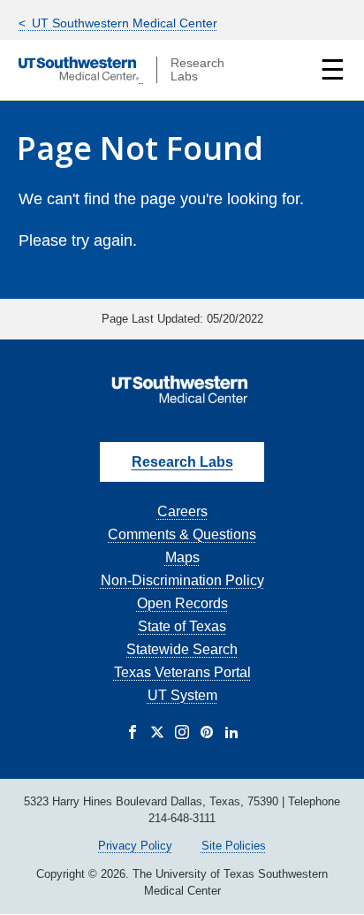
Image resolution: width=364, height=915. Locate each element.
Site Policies (233, 845)
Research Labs (182, 461)
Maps (182, 557)
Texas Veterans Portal (182, 672)
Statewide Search (182, 649)
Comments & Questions (182, 534)
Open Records (182, 603)
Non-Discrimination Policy (182, 580)
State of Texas (182, 626)
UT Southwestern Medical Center (122, 23)
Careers (182, 511)
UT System (182, 695)
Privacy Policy (135, 845)
